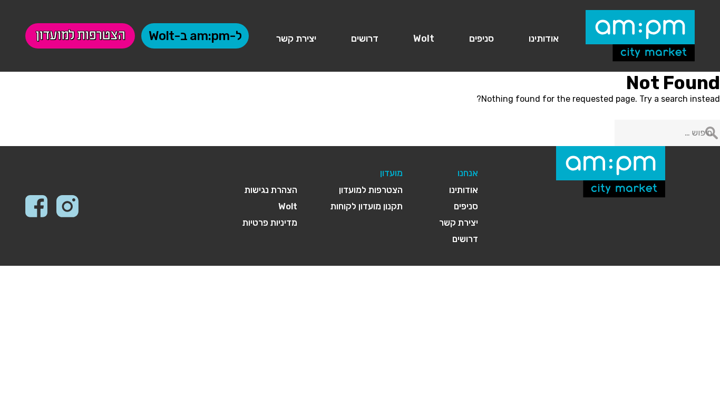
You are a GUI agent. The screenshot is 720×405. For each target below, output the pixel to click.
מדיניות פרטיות (269, 222)
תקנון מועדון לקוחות (366, 206)
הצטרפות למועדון (80, 35)
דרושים (364, 38)
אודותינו (544, 38)
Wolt (423, 38)
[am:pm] (640, 34)
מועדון (391, 173)
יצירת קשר (296, 38)
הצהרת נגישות (271, 190)
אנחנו (468, 173)
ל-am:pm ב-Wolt (195, 35)
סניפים (481, 38)
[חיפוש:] (667, 133)
